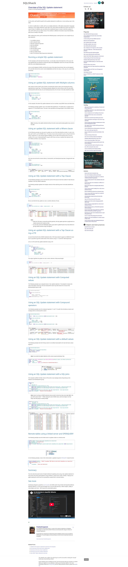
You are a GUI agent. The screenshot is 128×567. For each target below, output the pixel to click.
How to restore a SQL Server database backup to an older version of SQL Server (94, 221)
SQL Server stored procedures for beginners (93, 136)
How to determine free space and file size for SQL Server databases (94, 142)
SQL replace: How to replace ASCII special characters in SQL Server (94, 126)
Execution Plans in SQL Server (89, 64)
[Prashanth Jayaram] (32, 533)
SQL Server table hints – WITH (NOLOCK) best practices (93, 50)
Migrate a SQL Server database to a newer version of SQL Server (94, 218)
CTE (58, 238)
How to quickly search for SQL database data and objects (94, 180)
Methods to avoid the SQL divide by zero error (94, 117)
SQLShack (29, 3)
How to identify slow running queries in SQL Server (95, 128)
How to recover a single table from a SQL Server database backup (94, 204)
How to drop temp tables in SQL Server (92, 140)
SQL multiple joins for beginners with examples (93, 47)
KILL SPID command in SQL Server (91, 146)
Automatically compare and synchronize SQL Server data (93, 197)
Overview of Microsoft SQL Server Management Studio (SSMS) (93, 70)
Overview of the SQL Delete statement (39, 551)
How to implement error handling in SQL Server (94, 113)
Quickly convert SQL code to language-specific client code (94, 201)
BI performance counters (90, 226)
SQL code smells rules (89, 228)
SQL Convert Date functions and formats (92, 54)
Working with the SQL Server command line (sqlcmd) (93, 115)
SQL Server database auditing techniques (93, 175)
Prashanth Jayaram (41, 9)
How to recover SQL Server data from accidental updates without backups (94, 194)
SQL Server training (88, 3)
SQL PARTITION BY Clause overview (91, 34)
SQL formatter (46, 484)
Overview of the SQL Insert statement (39, 550)
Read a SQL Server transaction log (91, 173)
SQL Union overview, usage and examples (93, 150)
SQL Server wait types (89, 230)
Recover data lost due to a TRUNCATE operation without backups (94, 207)
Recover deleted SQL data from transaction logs (94, 191)
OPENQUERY (64, 458)
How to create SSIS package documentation (93, 215)
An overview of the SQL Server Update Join (40, 548)
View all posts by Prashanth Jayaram (43, 539)
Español (95, 3)
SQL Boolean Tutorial (88, 72)
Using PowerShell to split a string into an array (94, 145)
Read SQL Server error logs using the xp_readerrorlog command (94, 67)
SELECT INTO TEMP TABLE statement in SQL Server (94, 56)
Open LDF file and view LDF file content (92, 199)
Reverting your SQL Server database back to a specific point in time (95, 213)
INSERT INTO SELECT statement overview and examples (43, 546)
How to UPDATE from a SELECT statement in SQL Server (93, 74)
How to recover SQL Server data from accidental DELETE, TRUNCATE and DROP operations (94, 210)
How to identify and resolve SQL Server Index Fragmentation (93, 36)
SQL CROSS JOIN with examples (90, 46)
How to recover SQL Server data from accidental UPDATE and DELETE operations (94, 177)
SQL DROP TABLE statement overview (39, 553)
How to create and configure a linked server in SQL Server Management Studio (95, 123)
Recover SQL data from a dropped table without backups (94, 186)
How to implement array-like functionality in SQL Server (94, 132)
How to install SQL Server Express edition (93, 148)
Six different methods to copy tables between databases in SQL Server (95, 110)
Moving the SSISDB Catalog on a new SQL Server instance (93, 62)
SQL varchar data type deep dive (91, 130)
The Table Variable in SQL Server (90, 44)
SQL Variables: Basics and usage (90, 42)
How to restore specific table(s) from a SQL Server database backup (94, 189)
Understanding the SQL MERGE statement (92, 38)
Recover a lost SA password (89, 40)
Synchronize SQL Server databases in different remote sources (94, 183)
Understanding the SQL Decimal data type (92, 58)
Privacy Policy (52, 564)
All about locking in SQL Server (91, 134)
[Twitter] (73, 527)
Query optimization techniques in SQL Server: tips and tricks (94, 120)
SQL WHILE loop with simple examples (91, 52)
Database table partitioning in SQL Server (92, 59)
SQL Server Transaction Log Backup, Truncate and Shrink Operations (94, 107)
